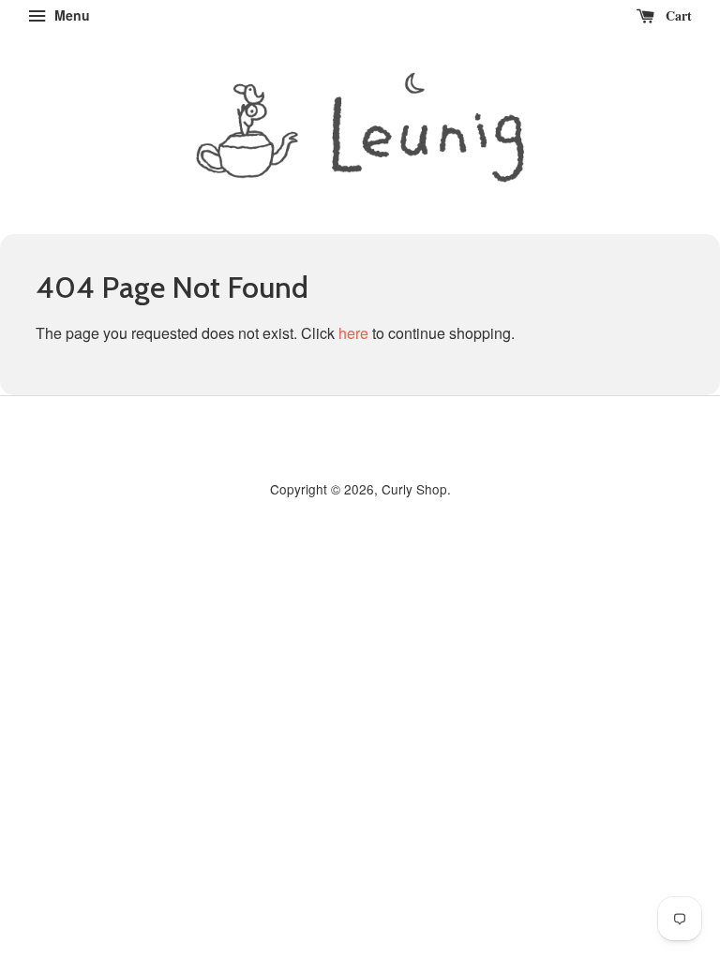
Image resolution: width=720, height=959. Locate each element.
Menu (70, 15)
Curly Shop (414, 489)
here (353, 333)
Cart (677, 15)
